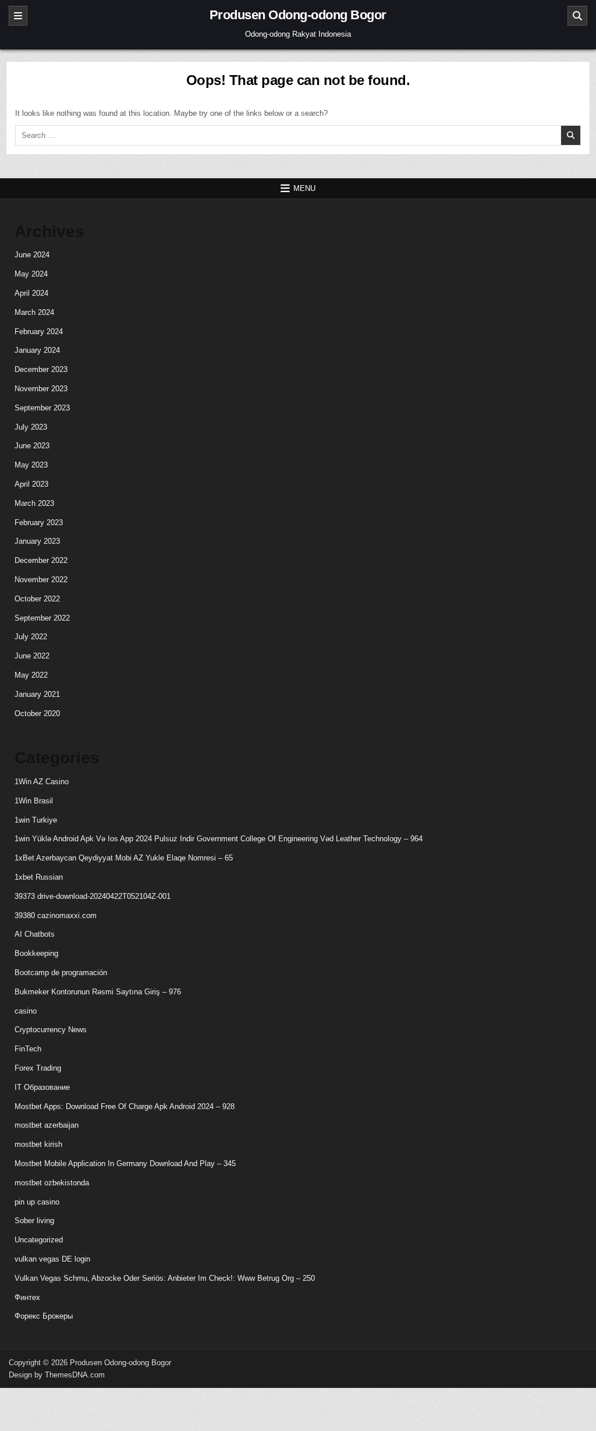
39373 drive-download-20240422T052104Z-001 (93, 896)
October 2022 (37, 598)
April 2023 (31, 484)
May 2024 (31, 274)
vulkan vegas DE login (52, 1259)
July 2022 (31, 636)
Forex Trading (38, 1068)
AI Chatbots (35, 934)
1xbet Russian (39, 877)
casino (26, 1011)
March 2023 (34, 503)
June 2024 (32, 254)
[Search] (577, 16)
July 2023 (31, 427)
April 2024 (31, 293)
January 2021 (37, 694)
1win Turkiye (36, 820)
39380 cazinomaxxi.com (56, 915)
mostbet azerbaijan (47, 1125)
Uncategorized (39, 1239)
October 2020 (37, 713)
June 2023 (32, 445)
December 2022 (41, 560)
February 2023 (39, 522)
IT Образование (42, 1087)
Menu (304, 188)
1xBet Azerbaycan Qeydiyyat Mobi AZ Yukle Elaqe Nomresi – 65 (124, 857)
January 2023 (37, 541)
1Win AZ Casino (42, 781)
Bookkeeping (36, 953)
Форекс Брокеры (44, 1316)
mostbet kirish (38, 1144)
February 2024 (39, 331)
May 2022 (31, 675)
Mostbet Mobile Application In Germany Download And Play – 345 (125, 1163)
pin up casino (37, 1202)
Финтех (27, 1297)
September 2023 (42, 407)
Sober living (34, 1220)
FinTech (28, 1048)
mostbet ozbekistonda (52, 1182)
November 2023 (41, 388)
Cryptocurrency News (51, 1029)
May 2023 (31, 465)
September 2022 (42, 618)
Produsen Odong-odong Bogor (298, 15)
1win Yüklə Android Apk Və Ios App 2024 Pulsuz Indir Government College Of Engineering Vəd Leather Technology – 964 (219, 838)
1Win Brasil (34, 800)
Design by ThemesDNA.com (57, 1374)
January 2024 (37, 350)
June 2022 (32, 655)
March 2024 (34, 312)
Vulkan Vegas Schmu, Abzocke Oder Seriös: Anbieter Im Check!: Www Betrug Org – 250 (165, 1278)
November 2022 (41, 579)
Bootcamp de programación (61, 972)
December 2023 (41, 369)
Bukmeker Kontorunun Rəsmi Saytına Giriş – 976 (98, 991)
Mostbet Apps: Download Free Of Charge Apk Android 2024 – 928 (125, 1106)
